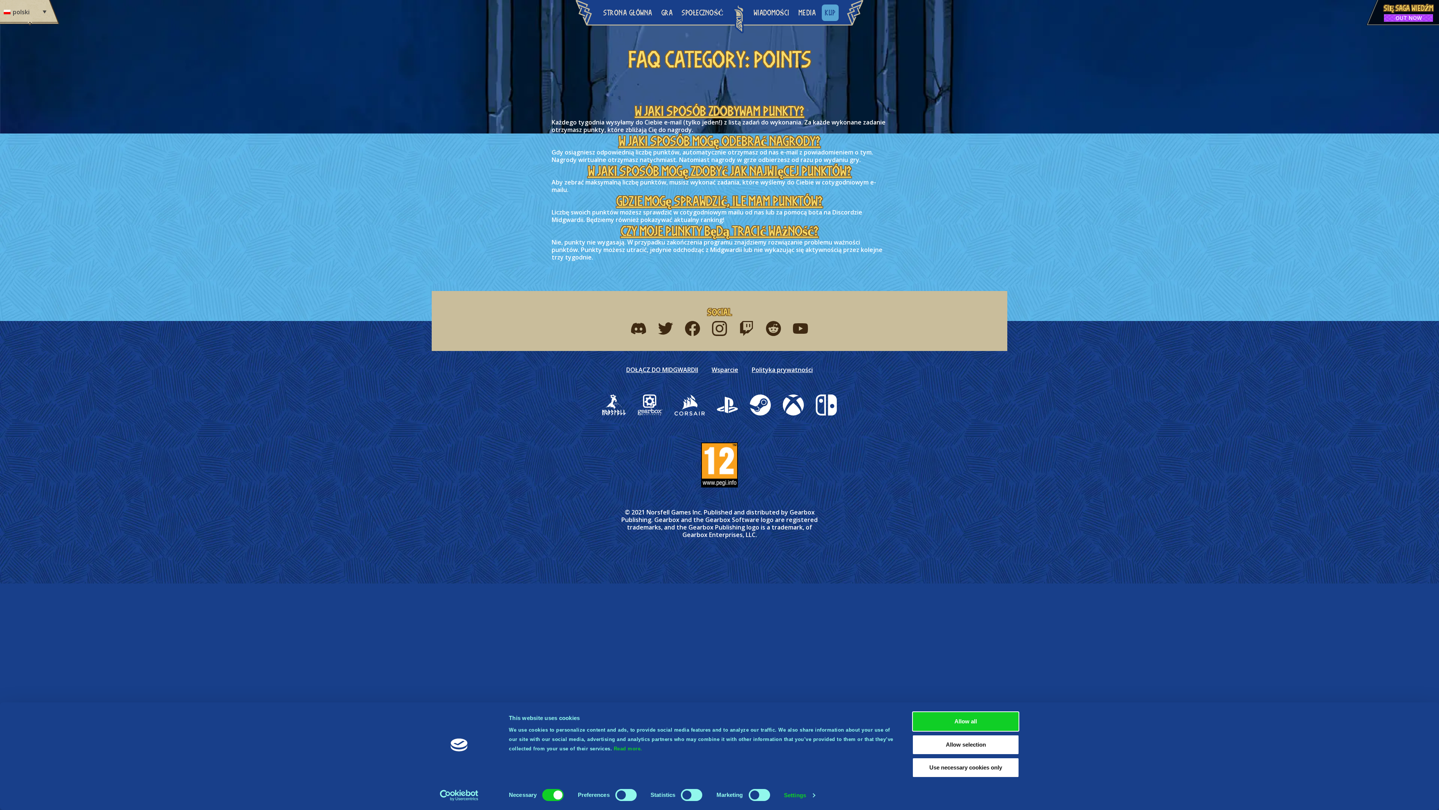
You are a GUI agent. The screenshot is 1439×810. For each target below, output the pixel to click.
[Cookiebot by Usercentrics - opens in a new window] (459, 795)
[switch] (626, 795)
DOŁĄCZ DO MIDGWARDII (662, 370)
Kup (830, 12)
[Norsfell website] (614, 405)
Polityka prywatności (782, 370)
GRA (667, 12)
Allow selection (966, 744)
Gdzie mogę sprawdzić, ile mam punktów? (719, 201)
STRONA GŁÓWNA (627, 12)
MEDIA (807, 12)
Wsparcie (725, 370)
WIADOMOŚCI (772, 12)
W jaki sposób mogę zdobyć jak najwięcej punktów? (719, 171)
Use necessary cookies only (965, 767)
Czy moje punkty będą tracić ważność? (719, 231)
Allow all (965, 721)
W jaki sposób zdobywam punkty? (719, 111)
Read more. (628, 749)
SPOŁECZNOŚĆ (703, 12)
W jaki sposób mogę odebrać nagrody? (719, 141)
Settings (795, 795)
